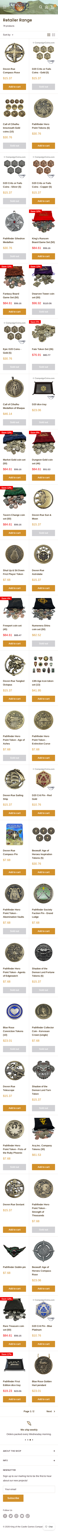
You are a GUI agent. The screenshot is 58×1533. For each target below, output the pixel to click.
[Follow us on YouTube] (22, 1516)
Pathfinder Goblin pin (14, 1267)
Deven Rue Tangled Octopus (13, 683)
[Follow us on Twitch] (28, 1516)
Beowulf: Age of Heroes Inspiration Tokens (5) (42, 854)
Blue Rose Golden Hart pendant (42, 1383)
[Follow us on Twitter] (11, 1516)
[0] (52, 7)
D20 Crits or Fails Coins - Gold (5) (41, 71)
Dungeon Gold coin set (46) (42, 461)
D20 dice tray (39, 404)
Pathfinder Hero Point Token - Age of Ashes (14, 740)
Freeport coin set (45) (12, 627)
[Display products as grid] (48, 34)
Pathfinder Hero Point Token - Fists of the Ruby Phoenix (14, 1149)
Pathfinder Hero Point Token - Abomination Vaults (13, 913)
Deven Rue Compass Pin (10, 852)
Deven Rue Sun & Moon (41, 517)
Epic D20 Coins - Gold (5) (12, 351)
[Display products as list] (53, 34)
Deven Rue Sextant (13, 1204)
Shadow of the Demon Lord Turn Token (41, 1090)
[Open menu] (4, 7)
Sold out (43, 86)
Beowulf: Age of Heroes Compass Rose (41, 1271)
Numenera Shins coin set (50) (41, 627)
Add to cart (15, 86)
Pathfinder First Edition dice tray (12, 1383)
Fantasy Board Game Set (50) (11, 295)
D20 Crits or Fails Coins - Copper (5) (42, 185)
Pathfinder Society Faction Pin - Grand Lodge (42, 913)
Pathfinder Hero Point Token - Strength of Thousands (40, 1210)
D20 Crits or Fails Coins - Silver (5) (12, 185)
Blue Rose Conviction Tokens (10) (13, 1031)
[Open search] (40, 7)
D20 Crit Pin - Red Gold (42, 797)
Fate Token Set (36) (42, 349)
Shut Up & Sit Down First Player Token (13, 572)
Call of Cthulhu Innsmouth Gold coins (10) (11, 128)
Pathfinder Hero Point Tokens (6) (41, 126)
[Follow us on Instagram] (16, 1516)
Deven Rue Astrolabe (38, 572)
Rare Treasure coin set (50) (13, 1328)
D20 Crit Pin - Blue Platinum (42, 1328)
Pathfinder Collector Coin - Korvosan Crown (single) (43, 1031)
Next (49, 1411)
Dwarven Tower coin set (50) (43, 295)
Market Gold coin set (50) (14, 461)
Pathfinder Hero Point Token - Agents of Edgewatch (14, 972)
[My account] (46, 7)
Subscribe (13, 1498)
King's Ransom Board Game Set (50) (43, 240)
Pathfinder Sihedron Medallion (14, 240)
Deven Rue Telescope (9, 1088)
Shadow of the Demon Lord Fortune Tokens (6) (43, 972)
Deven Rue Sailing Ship (13, 797)
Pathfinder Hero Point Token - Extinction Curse (41, 740)
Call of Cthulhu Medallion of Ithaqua (14, 406)
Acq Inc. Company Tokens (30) (42, 1147)
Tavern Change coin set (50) (14, 517)
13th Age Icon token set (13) (42, 683)
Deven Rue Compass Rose (11, 71)
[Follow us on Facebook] (5, 1516)
